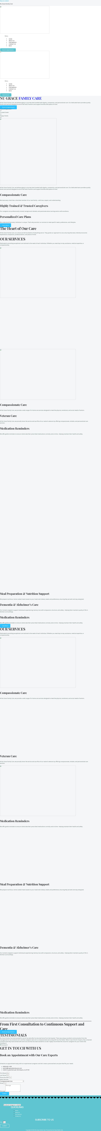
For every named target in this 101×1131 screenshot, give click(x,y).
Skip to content (4, 1)
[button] (28, 36)
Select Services (4, 1079)
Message (2, 1091)
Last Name (3, 1075)
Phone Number (4, 1077)
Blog (10, 45)
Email (2, 1083)
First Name (3, 1073)
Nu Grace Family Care (6, 4)
